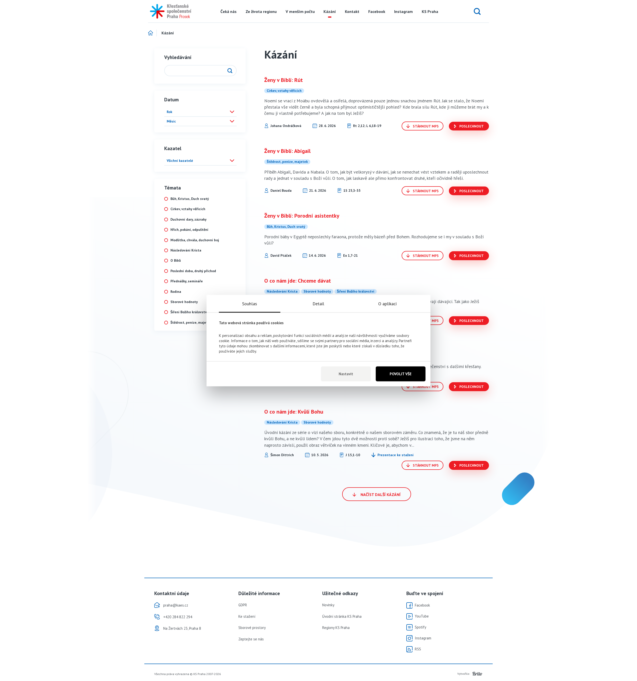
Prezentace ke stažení (395, 455)
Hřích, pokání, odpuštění (189, 230)
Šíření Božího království (189, 312)
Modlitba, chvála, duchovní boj (194, 240)
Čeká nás (228, 11)
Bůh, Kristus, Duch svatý (189, 199)
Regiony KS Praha (336, 627)
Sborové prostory (252, 627)
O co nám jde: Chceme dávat (297, 280)
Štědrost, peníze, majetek (191, 322)
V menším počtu (300, 11)
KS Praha (430, 11)
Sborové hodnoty (184, 302)
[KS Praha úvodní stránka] (169, 11)
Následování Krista (185, 250)
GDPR (242, 605)
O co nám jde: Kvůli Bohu (293, 411)
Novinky (328, 605)
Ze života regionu (261, 11)
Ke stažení (246, 616)
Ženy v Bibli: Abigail (287, 150)
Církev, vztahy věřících (187, 209)
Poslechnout (471, 126)
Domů (152, 33)
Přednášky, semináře (186, 281)
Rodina (175, 292)
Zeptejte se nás (251, 639)
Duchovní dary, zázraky (188, 219)
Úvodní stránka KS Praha (342, 616)
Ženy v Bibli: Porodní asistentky (301, 215)
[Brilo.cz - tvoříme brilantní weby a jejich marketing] (477, 674)
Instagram (403, 11)
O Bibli (175, 260)
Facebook (376, 11)
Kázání (329, 11)
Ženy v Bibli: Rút (283, 79)
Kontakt (352, 11)
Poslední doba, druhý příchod (193, 271)
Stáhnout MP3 (425, 126)
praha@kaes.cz (175, 605)
